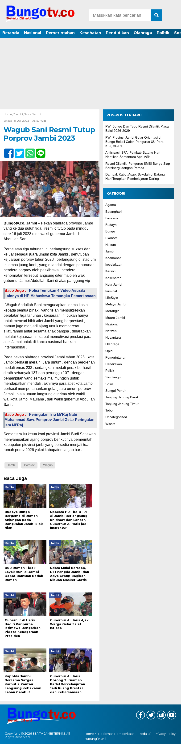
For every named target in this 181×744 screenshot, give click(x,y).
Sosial (109, 384)
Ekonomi (111, 238)
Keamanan (113, 258)
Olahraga (143, 33)
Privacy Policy (165, 734)
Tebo (109, 410)
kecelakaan (113, 264)
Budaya (111, 225)
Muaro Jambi (115, 318)
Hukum (110, 245)
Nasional (32, 33)
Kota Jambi (33, 114)
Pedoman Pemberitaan (116, 734)
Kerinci (110, 271)
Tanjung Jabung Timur (122, 404)
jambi (11, 465)
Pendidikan (117, 33)
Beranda (10, 33)
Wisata (110, 424)
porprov (29, 465)
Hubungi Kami (95, 738)
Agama (110, 205)
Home (89, 734)
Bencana (112, 218)
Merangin (112, 311)
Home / (9, 114)
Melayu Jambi (115, 304)
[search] (156, 15)
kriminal (111, 291)
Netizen (111, 331)
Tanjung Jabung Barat (121, 397)
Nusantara (113, 337)
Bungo (110, 231)
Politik (163, 33)
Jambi (18, 114)
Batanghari (113, 211)
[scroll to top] (170, 737)
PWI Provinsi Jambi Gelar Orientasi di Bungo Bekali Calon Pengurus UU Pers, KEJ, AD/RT (134, 142)
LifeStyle (111, 298)
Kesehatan (90, 33)
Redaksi (145, 734)
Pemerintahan (60, 33)
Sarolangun (114, 377)
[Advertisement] (90, 74)
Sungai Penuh (115, 390)
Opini (109, 351)
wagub (48, 465)
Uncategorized (116, 417)
